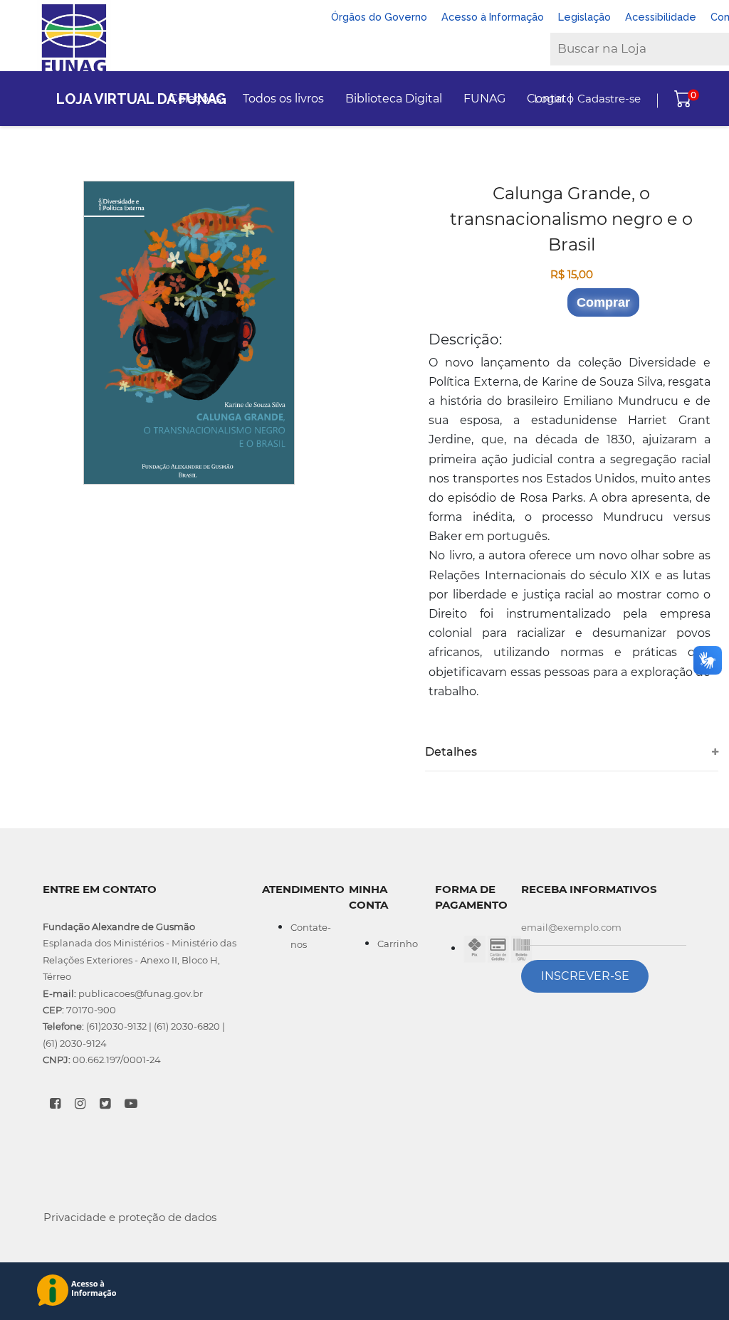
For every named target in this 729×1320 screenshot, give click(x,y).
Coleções (195, 98)
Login (549, 98)
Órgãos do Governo (379, 17)
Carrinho (397, 943)
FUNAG (484, 98)
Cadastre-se (609, 98)
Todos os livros (283, 98)
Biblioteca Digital (393, 98)
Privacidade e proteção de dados (129, 1217)
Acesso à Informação (492, 17)
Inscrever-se (585, 976)
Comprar (603, 302)
